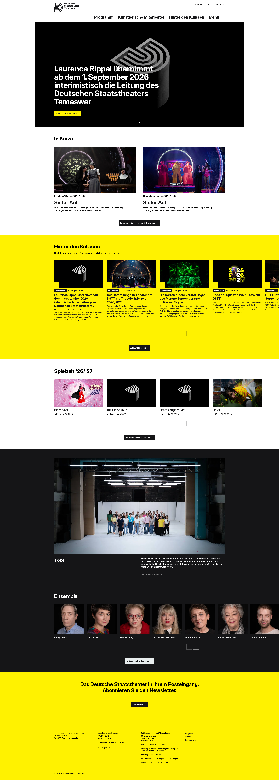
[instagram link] (139, 724)
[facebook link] (132, 724)
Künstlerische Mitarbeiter (141, 17)
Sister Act (66, 202)
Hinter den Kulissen (186, 17)
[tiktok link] (146, 724)
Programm (104, 17)
